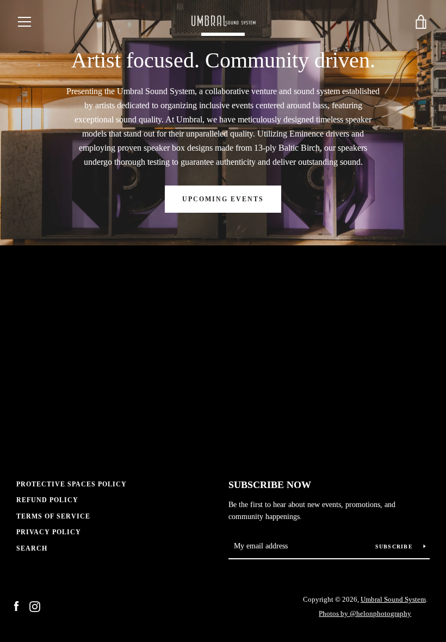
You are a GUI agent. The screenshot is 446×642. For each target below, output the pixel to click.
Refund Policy (47, 500)
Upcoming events (223, 199)
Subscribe (395, 547)
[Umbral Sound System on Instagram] (34, 605)
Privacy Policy (48, 532)
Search (31, 548)
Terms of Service (53, 516)
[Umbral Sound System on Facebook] (16, 605)
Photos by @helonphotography (365, 614)
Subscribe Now (269, 484)
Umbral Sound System (393, 599)
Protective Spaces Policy (71, 484)
